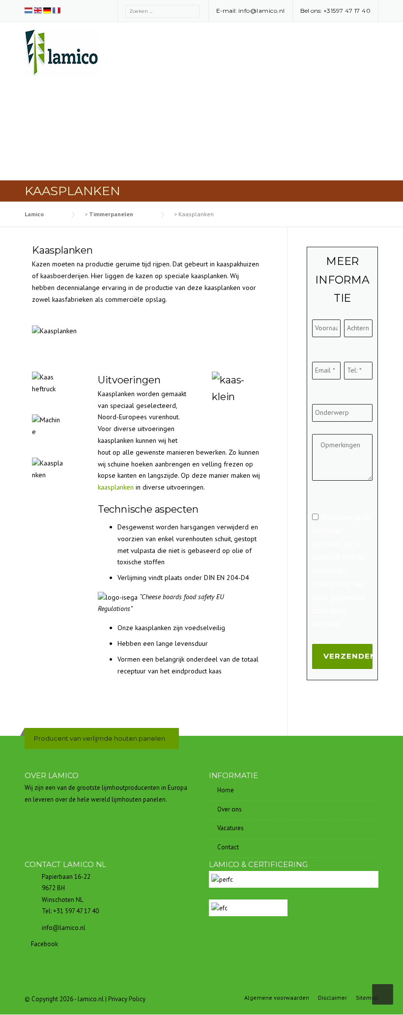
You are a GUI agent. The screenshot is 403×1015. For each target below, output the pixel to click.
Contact (228, 847)
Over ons (229, 809)
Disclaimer (332, 998)
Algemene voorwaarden (276, 998)
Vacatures (230, 828)
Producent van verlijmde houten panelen (99, 738)
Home (225, 790)
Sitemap (367, 998)
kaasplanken (116, 487)
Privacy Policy (126, 999)
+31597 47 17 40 (347, 10)
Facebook (43, 944)
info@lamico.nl (261, 10)
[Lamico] (62, 52)
